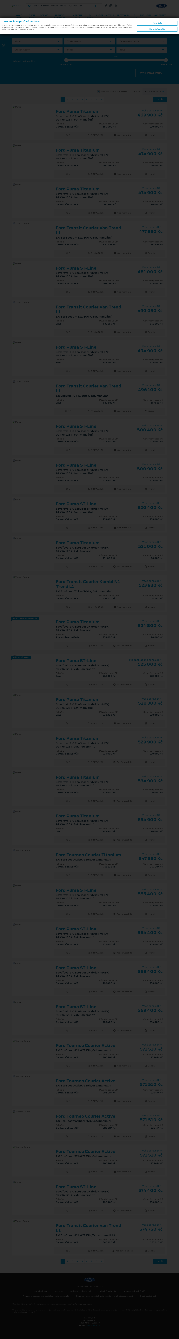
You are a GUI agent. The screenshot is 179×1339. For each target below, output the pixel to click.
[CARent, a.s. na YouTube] (117, 5)
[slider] (66, 60)
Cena (115, 56)
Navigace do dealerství (80, 1291)
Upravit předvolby (157, 29)
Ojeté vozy (32, 16)
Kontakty (160, 15)
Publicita (145, 15)
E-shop (90, 16)
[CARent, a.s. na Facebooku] (106, 5)
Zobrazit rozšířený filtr (24, 61)
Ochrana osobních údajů (134, 1291)
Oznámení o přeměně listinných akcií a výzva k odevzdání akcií (104, 1296)
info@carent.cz (93, 1325)
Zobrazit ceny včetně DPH (114, 91)
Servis (44, 15)
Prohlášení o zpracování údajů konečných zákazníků (46, 1296)
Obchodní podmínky (106, 1291)
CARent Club (77, 16)
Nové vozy (19, 16)
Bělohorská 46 (58, 6)
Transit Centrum (59, 16)
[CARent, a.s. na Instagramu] (112, 5)
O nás (134, 16)
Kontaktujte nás (41, 1291)
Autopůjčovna (105, 15)
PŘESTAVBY (122, 15)
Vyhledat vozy (151, 73)
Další (160, 99)
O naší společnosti (148, 1296)
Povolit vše (157, 23)
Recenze (59, 1291)
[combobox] (37, 41)
